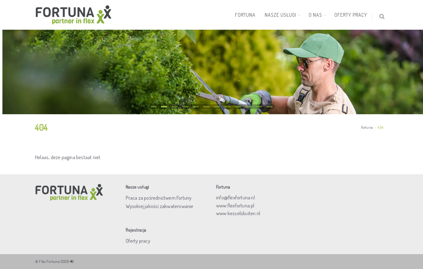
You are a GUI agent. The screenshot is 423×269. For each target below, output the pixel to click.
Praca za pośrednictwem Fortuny (159, 197)
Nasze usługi (280, 15)
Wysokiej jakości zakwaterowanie (160, 206)
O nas (315, 15)
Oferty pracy (350, 15)
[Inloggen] (71, 261)
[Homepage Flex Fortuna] (73, 15)
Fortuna (245, 15)
